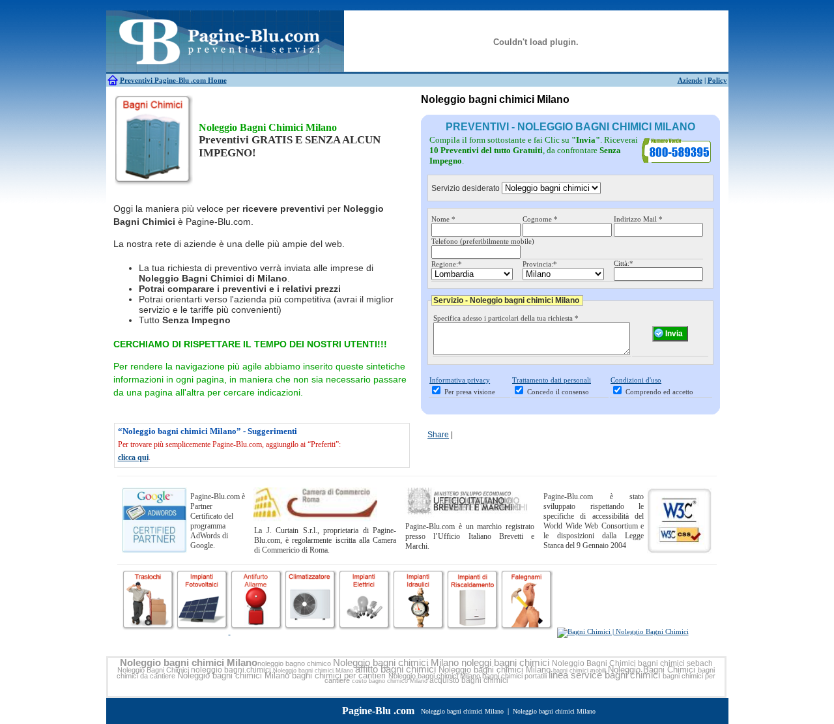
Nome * (443, 219)
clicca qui (133, 457)
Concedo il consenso (558, 392)
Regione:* (446, 264)
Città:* (623, 263)
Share (438, 434)
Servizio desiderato (465, 188)
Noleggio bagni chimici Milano (188, 663)
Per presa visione (469, 392)
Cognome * (540, 219)
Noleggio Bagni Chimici (594, 663)
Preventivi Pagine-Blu (155, 80)
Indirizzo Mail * (638, 219)
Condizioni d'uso (636, 380)
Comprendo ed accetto (659, 392)
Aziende (690, 80)
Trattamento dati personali (551, 380)
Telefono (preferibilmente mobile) (482, 241)
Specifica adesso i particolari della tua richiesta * (506, 318)
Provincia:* (540, 264)
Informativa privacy (459, 380)
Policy (717, 80)
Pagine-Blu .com (378, 710)
